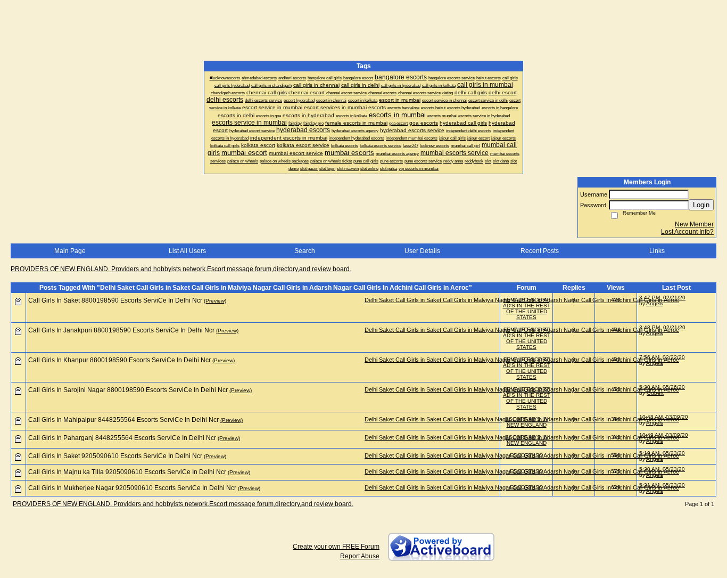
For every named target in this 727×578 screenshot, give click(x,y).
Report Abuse (359, 556)
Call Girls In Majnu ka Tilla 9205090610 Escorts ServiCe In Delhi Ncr (127, 472)
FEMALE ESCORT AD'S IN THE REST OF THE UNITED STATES (526, 308)
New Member (694, 224)
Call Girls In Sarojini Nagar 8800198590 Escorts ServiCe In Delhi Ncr (128, 390)
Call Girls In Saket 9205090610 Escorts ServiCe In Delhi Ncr (115, 456)
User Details (422, 251)
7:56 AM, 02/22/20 (662, 357)
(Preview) (215, 301)
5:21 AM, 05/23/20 (662, 485)
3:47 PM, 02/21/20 (662, 297)
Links (657, 251)
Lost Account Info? (687, 231)
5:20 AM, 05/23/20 (662, 469)
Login (701, 205)
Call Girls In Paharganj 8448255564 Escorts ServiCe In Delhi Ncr (122, 438)
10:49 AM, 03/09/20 (663, 435)
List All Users (187, 251)
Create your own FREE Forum (336, 546)
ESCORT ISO (526, 455)
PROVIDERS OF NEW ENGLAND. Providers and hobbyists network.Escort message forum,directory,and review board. (181, 269)
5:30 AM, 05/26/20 (662, 387)
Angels (654, 303)
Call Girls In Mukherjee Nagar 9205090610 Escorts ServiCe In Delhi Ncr (132, 488)
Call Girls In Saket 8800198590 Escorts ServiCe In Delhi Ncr (115, 300)
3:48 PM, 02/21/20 (662, 327)
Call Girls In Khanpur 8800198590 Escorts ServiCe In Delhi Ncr (119, 360)
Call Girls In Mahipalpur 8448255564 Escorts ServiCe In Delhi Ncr (123, 420)
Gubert (655, 393)
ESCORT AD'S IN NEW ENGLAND (526, 422)
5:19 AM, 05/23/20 (662, 453)
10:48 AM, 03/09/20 (663, 417)
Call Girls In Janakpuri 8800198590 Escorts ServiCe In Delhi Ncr (121, 330)
